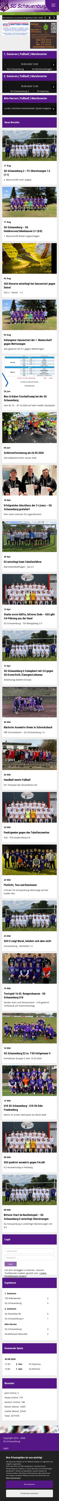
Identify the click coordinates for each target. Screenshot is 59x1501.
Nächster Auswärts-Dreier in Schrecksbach (28, 727)
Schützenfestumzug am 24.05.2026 (24, 452)
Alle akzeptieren (29, 1484)
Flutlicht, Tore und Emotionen (20, 885)
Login (6, 1448)
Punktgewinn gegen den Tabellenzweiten (26, 832)
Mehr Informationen (13, 1478)
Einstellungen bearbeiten (29, 1493)
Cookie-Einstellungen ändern (26, 1275)
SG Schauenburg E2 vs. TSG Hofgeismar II (27, 1053)
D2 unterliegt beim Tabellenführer (23, 561)
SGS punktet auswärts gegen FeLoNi (24, 1162)
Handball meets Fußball (17, 779)
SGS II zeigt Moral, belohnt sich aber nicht (27, 941)
